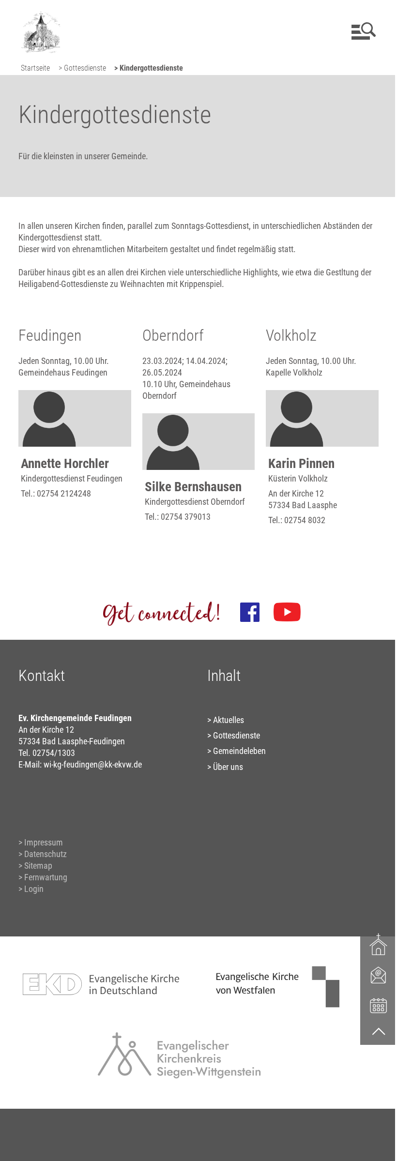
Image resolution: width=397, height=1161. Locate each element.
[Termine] (379, 1005)
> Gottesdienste (82, 68)
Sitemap (38, 865)
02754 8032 (304, 520)
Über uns (228, 767)
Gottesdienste (236, 735)
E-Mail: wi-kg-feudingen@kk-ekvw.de (80, 764)
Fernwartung (45, 877)
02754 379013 (186, 517)
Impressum (43, 842)
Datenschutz (45, 854)
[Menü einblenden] (362, 31)
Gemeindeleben (239, 751)
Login (34, 889)
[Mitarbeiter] (379, 975)
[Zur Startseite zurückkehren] (39, 12)
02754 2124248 (64, 493)
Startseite (35, 68)
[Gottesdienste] (379, 944)
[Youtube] (287, 612)
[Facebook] (250, 612)
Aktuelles (228, 720)
